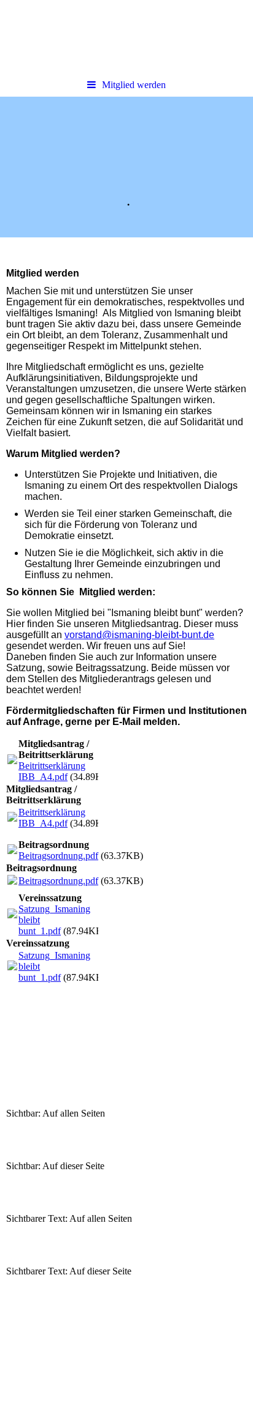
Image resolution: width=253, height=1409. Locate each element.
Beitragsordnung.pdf (58, 855)
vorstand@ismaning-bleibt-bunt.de (139, 635)
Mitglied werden (134, 85)
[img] (126, 167)
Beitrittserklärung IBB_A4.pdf (51, 771)
